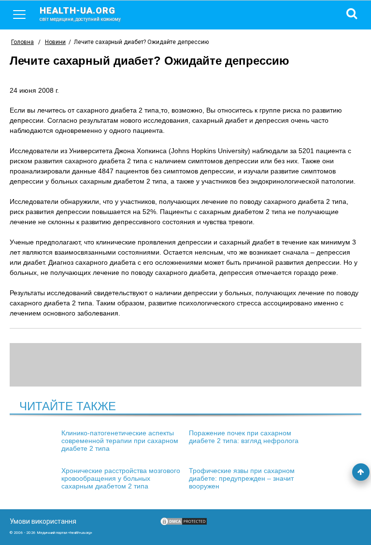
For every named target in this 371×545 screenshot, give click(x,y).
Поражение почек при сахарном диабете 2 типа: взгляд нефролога (244, 437)
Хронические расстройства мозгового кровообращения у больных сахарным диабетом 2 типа (120, 478)
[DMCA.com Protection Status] (183, 524)
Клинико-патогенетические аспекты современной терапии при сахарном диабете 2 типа (119, 440)
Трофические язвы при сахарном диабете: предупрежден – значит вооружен (242, 478)
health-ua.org (80, 13)
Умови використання (43, 521)
